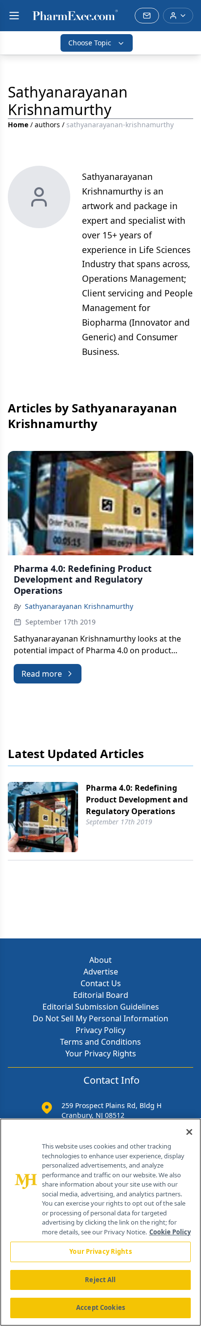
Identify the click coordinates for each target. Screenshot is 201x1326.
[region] (100, 1222)
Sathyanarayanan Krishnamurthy (79, 606)
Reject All (100, 1279)
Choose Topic (89, 42)
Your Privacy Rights (100, 1053)
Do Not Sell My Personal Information (100, 1018)
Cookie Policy (170, 1232)
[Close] (189, 1132)
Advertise (100, 971)
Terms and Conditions (100, 1041)
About (100, 960)
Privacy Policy (100, 1030)
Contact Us (100, 983)
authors (47, 124)
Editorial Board (100, 995)
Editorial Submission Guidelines (100, 1006)
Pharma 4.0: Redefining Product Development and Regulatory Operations (137, 799)
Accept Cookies (100, 1307)
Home (18, 124)
